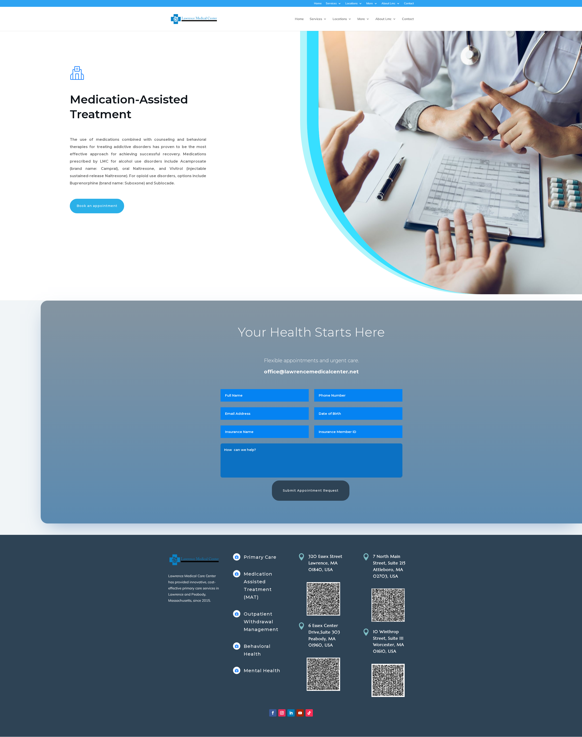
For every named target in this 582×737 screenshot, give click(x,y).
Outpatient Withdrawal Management (261, 621)
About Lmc (388, 3)
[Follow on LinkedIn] (291, 713)
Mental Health (262, 670)
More (369, 3)
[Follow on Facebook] (272, 713)
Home (318, 3)
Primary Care (260, 557)
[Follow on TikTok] (309, 713)
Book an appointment (97, 206)
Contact (409, 3)
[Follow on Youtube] (300, 713)
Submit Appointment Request (311, 490)
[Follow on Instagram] (282, 713)
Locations (351, 3)
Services (331, 3)
